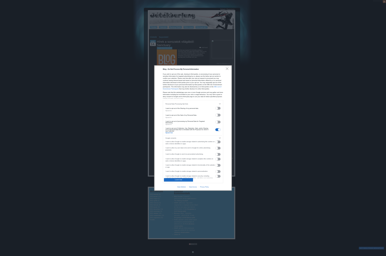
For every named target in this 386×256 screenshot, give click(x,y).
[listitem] (193, 104)
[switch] (218, 108)
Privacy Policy (204, 187)
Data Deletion (181, 187)
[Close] (228, 69)
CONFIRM (178, 180)
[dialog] (193, 127)
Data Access (193, 187)
